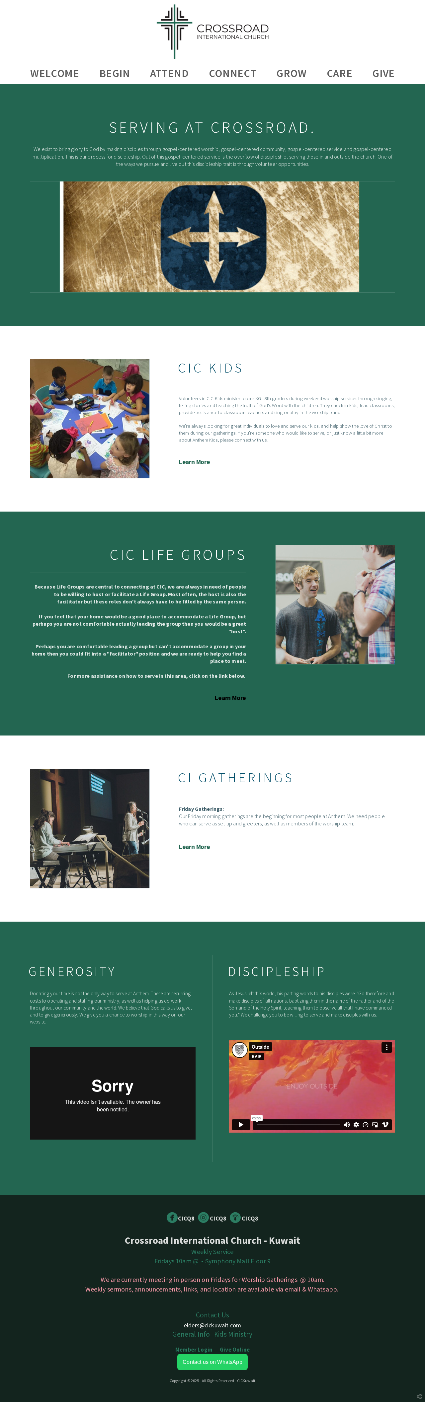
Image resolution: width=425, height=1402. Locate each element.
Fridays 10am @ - (179, 1261)
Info (191, 1334)
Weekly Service (212, 1251)
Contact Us (212, 1314)
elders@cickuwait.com (212, 1325)
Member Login (193, 1349)
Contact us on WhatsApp (212, 1362)
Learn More (194, 462)
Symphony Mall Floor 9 (238, 1261)
